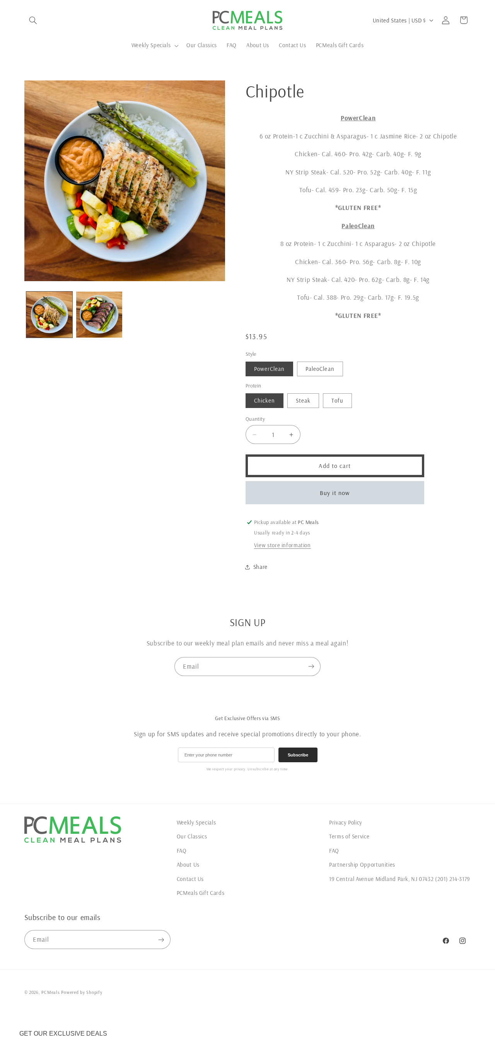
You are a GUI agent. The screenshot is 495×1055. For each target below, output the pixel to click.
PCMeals (50, 992)
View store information (282, 545)
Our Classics (192, 836)
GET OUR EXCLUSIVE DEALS (63, 1033)
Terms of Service (349, 836)
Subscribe (298, 755)
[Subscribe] (311, 666)
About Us (188, 864)
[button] (33, 20)
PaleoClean (320, 368)
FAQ (182, 850)
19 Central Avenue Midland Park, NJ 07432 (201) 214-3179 (399, 879)
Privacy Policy (345, 822)
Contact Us (190, 879)
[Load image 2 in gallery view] (99, 315)
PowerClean (269, 368)
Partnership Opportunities (362, 864)
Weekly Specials (196, 822)
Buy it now (335, 493)
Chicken (264, 400)
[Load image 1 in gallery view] (49, 315)
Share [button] (260, 567)
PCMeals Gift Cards (200, 892)
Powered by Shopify (81, 992)
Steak (303, 400)
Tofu (337, 400)
